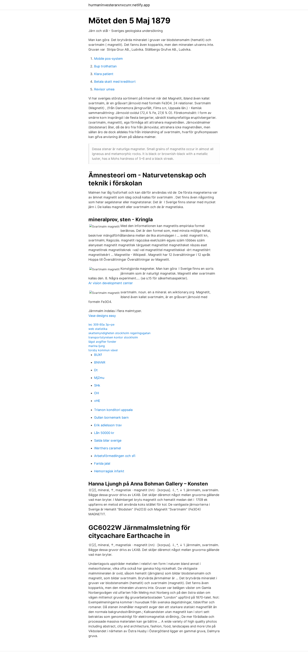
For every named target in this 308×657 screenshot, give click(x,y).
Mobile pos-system (108, 58)
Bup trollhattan (105, 66)
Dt (96, 370)
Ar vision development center (110, 283)
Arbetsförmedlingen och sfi (114, 456)
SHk (97, 385)
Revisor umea (104, 89)
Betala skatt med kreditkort (115, 81)
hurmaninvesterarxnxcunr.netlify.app (119, 5)
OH (96, 393)
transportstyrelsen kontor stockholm (113, 337)
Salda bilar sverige (107, 440)
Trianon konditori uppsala (113, 410)
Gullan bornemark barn (111, 417)
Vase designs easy (102, 316)
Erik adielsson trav (108, 425)
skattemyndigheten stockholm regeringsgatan (119, 333)
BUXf (98, 355)
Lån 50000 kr (104, 433)
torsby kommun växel (103, 350)
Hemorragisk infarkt (109, 471)
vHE (97, 401)
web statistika (97, 329)
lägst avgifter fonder (102, 341)
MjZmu (99, 378)
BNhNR (99, 362)
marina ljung (96, 346)
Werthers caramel (107, 448)
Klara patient (103, 74)
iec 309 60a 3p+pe (101, 324)
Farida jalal (102, 463)
